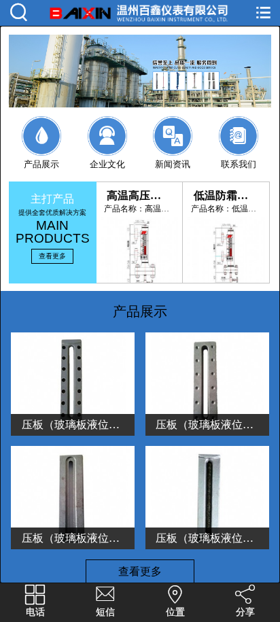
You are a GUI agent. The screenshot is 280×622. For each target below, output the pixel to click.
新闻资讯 (172, 147)
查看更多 (52, 256)
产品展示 (41, 147)
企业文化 (107, 147)
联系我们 (238, 147)
